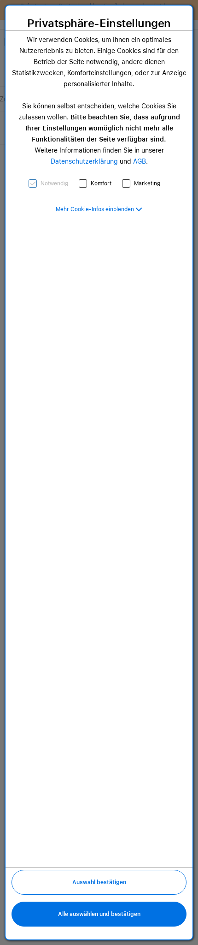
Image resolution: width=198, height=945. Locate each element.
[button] (99, 209)
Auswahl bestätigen (99, 882)
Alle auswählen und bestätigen (99, 914)
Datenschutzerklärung (84, 161)
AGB (139, 161)
